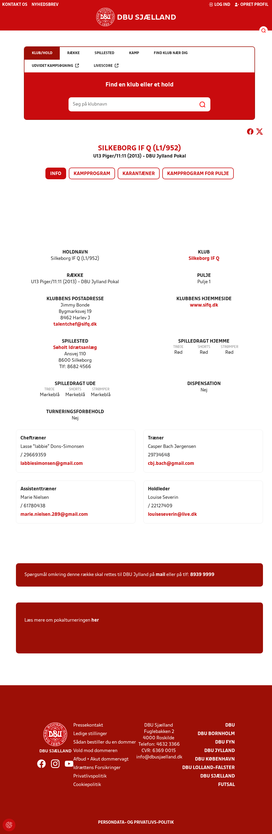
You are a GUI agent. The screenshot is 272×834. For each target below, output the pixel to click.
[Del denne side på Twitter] (259, 132)
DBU (230, 725)
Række (75, 275)
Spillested (75, 341)
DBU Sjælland (217, 776)
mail (160, 575)
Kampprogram (92, 174)
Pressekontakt (88, 725)
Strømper (229, 347)
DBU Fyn (225, 742)
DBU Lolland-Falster (208, 768)
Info (55, 174)
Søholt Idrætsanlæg (75, 348)
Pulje (204, 275)
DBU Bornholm (216, 734)
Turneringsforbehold (75, 412)
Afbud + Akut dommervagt (101, 759)
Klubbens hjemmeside (204, 299)
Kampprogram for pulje (198, 174)
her (95, 620)
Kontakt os (14, 5)
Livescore (103, 66)
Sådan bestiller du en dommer (104, 742)
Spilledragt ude (75, 384)
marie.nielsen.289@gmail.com (54, 514)
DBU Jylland (219, 751)
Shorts (204, 347)
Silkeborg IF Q (204, 258)
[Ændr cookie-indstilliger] (9, 825)
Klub (204, 252)
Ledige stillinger (90, 734)
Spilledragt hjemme (204, 341)
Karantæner (138, 174)
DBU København (215, 759)
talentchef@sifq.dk (75, 324)
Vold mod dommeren (95, 751)
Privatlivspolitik (90, 776)
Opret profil (254, 5)
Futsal (226, 785)
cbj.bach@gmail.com (171, 463)
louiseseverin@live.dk (172, 514)
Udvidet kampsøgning (52, 66)
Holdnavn (75, 252)
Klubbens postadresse (75, 299)
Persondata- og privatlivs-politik (136, 822)
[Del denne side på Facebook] (250, 132)
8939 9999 (202, 575)
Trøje (178, 347)
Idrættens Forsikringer (97, 768)
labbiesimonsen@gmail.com (51, 463)
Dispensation (204, 384)
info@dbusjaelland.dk (159, 757)
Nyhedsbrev (45, 5)
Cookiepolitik (87, 785)
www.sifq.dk (204, 305)
